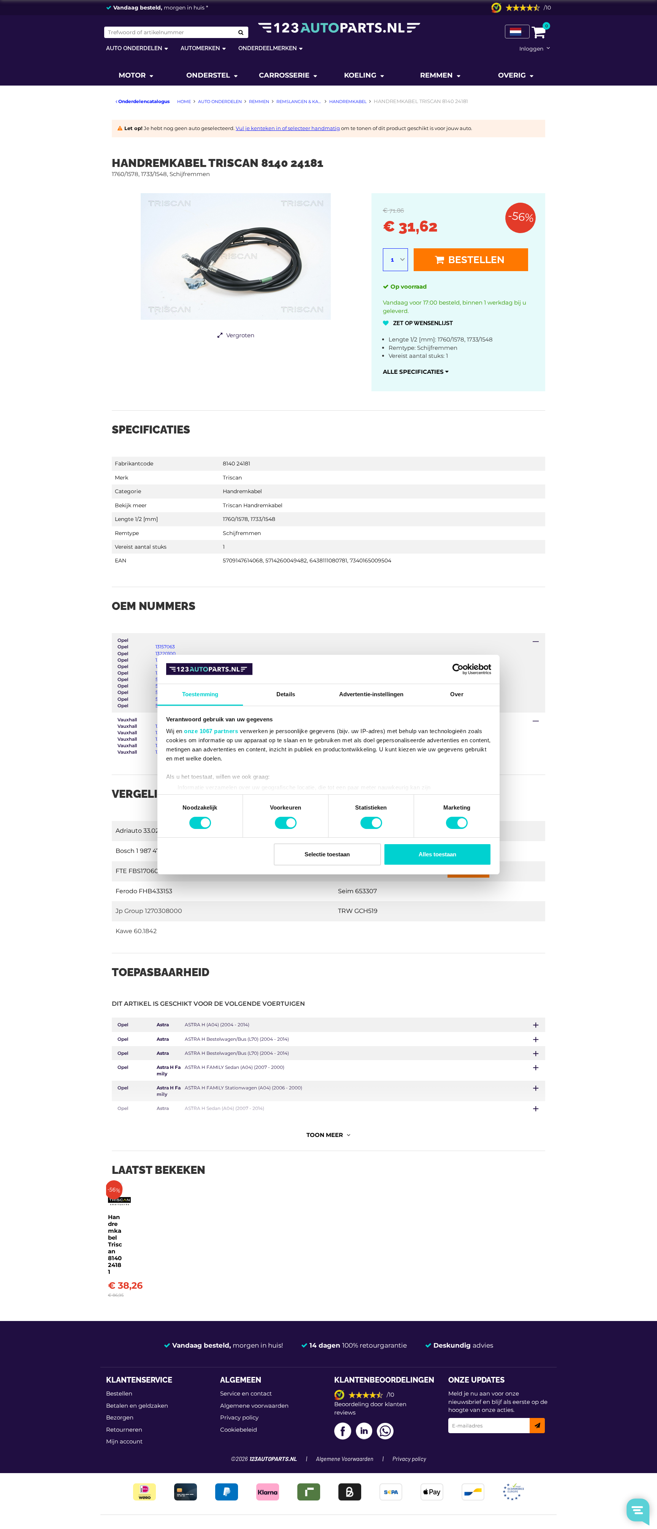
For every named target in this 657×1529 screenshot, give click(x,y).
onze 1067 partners (211, 731)
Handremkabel (242, 491)
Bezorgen (119, 1417)
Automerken (200, 48)
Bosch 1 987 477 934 (146, 850)
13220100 (166, 653)
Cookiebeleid (238, 1429)
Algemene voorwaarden (254, 1405)
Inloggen (531, 48)
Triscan (232, 477)
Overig (513, 75)
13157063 (165, 646)
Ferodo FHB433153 (144, 891)
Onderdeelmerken (267, 48)
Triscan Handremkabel (252, 505)
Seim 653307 (357, 891)
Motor (133, 75)
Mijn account (124, 1441)
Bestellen (475, 259)
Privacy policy (239, 1417)
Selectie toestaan (327, 854)
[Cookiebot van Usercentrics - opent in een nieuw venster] (458, 669)
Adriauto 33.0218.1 (142, 830)
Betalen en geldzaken (137, 1405)
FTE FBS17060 (137, 871)
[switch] (286, 823)
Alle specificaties (414, 371)
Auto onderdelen (134, 48)
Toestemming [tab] (200, 694)
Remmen (437, 75)
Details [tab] (285, 694)
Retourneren (124, 1429)
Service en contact (246, 1393)
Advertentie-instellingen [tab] (371, 694)
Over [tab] (456, 694)
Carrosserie (285, 75)
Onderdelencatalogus (143, 101)
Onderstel (209, 75)
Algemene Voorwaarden (344, 1459)
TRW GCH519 (358, 911)
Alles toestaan (437, 854)
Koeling (361, 75)
